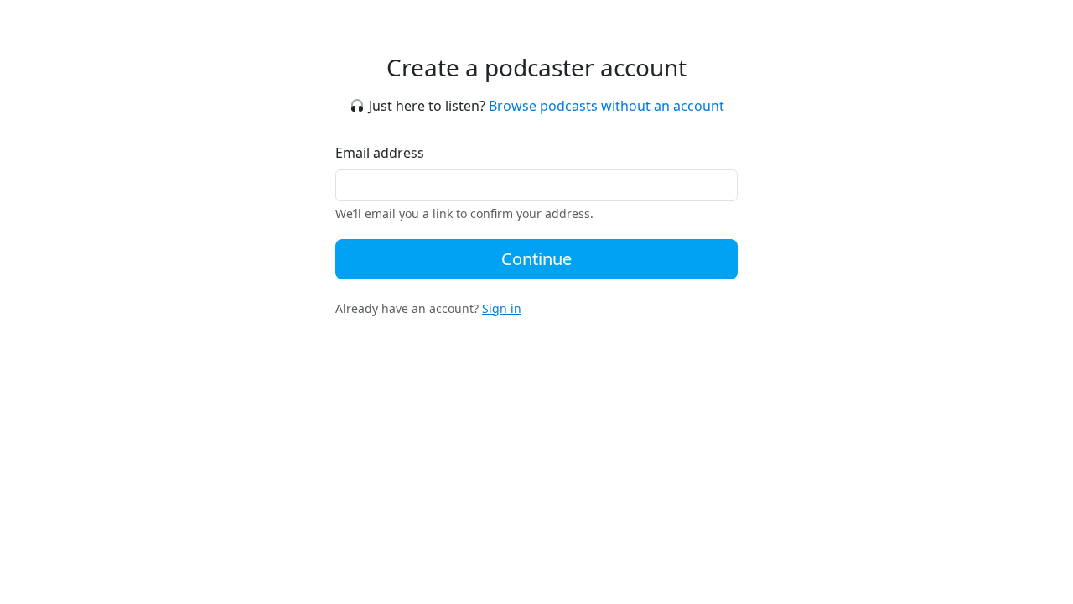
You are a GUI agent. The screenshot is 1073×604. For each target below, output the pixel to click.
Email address (379, 152)
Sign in (501, 308)
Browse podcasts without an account (606, 105)
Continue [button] (536, 258)
